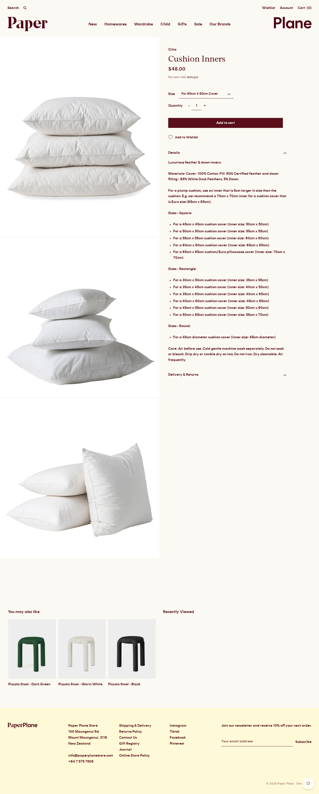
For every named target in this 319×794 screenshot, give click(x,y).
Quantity (175, 105)
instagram (178, 725)
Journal (125, 749)
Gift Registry (129, 743)
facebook (178, 737)
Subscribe (303, 742)
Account (286, 8)
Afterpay (192, 77)
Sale (198, 24)
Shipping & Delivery (135, 725)
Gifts (182, 24)
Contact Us (128, 737)
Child (165, 24)
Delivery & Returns (183, 374)
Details (174, 152)
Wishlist (268, 8)
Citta (172, 49)
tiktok (174, 731)
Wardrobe (143, 24)
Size (171, 93)
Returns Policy (130, 731)
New (92, 24)
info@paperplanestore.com (90, 755)
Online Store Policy (134, 755)
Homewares (115, 24)
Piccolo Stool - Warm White (80, 684)
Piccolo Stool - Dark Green (29, 684)
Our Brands (220, 24)
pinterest (177, 743)
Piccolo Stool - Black (124, 684)
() (305, 8)
